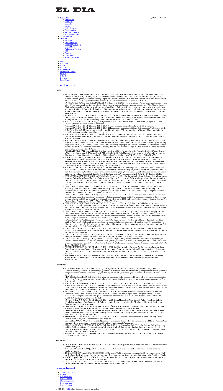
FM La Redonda (66, 379)
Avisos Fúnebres (66, 36)
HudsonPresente (66, 377)
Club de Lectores (71, 43)
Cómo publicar (70, 30)
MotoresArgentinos (67, 381)
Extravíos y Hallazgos (73, 45)
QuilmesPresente (66, 385)
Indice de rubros (71, 28)
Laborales (68, 24)
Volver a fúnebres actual (65, 368)
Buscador (68, 41)
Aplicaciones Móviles (73, 49)
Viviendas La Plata (72, 32)
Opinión (63, 74)
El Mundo (64, 63)
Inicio (62, 61)
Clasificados (64, 18)
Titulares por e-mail (72, 57)
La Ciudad (64, 67)
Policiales (63, 76)
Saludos (68, 53)
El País (62, 65)
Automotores (69, 20)
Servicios (63, 38)
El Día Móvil (70, 47)
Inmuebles (68, 22)
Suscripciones (70, 55)
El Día (69, 389)
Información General (67, 72)
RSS (66, 51)
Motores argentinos (72, 34)
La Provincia (65, 70)
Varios (67, 26)
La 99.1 (63, 375)
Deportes (63, 78)
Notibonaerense (66, 383)
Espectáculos (65, 80)
